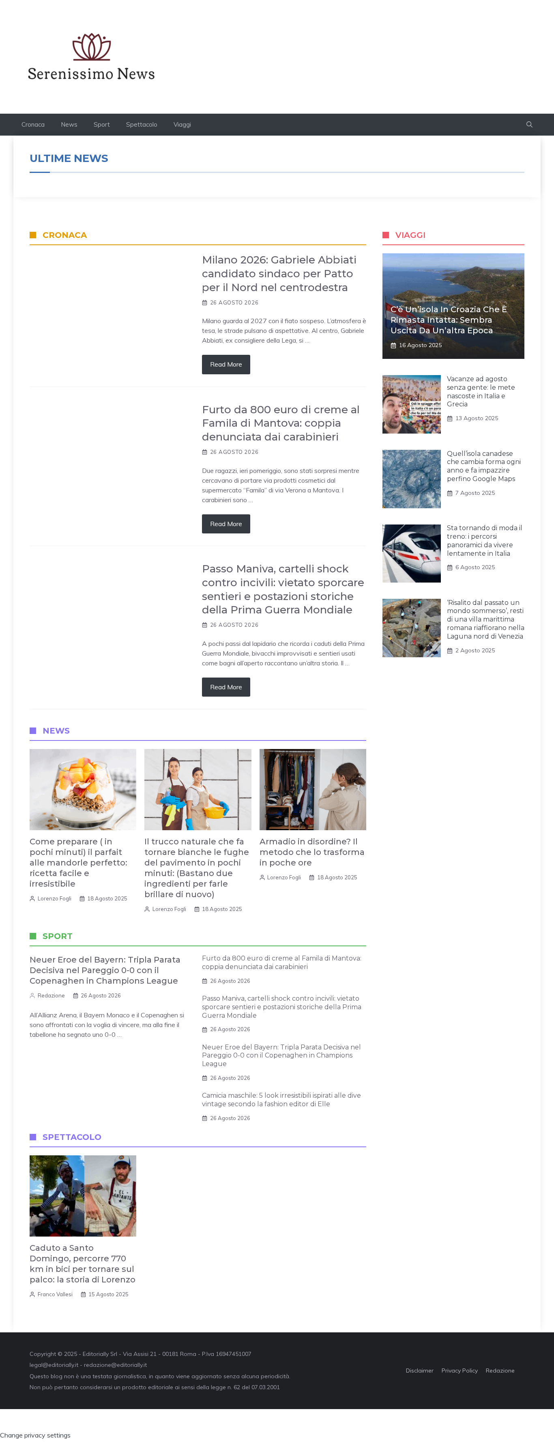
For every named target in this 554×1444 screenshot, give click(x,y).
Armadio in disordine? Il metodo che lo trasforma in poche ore (312, 852)
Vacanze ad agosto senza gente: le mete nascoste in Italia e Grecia (481, 391)
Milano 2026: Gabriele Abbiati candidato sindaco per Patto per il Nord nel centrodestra (279, 273)
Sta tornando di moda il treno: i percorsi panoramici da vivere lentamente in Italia (484, 541)
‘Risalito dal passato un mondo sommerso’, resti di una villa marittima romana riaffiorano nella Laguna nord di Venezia (485, 619)
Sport (102, 124)
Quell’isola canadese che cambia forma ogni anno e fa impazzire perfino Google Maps (484, 466)
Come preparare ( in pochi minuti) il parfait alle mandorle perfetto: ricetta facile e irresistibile (78, 863)
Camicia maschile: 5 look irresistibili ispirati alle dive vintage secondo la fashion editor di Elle (281, 1100)
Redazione (51, 995)
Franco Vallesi (55, 1294)
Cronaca (33, 124)
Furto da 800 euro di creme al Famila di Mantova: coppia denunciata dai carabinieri (281, 423)
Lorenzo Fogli (54, 898)
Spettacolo (141, 124)
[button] (529, 125)
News (69, 124)
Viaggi (182, 124)
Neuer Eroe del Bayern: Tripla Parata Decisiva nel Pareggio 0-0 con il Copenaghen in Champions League (105, 970)
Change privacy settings (35, 1435)
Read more (226, 364)
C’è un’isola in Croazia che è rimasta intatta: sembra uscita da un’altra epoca (449, 319)
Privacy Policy (460, 1370)
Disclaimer (420, 1370)
